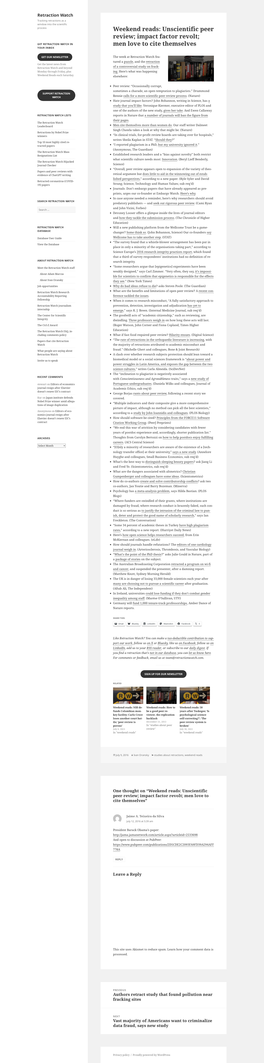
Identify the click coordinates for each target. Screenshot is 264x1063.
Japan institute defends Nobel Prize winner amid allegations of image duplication (56, 401)
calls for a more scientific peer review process (155, 96)
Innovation (169, 159)
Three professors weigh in (147, 320)
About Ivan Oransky (51, 280)
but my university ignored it (177, 145)
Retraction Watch (55, 15)
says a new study (184, 452)
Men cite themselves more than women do (142, 125)
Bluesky (163, 643)
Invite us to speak (47, 360)
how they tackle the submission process (146, 218)
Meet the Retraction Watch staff (56, 268)
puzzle (128, 62)
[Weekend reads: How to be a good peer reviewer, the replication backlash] (161, 695)
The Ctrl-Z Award (47, 325)
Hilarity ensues (179, 335)
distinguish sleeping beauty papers (169, 462)
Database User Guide (49, 238)
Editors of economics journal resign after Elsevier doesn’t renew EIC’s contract (56, 388)
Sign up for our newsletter (164, 674)
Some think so (136, 232)
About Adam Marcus (52, 274)
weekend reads (193, 755)
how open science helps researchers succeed (153, 535)
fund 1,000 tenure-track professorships (160, 603)
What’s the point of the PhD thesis (137, 554)
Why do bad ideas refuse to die (134, 286)
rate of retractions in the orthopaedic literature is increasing (162, 340)
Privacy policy (121, 1055)
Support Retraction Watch (56, 95)
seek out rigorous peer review (173, 203)
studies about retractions (168, 755)
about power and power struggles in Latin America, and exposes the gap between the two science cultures (163, 364)
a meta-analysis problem (152, 491)
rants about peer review (150, 393)
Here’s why (187, 193)
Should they (163, 140)
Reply (119, 859)
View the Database (48, 244)
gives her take (173, 110)
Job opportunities (47, 286)
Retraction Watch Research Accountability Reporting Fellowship (53, 296)
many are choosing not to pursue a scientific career (148, 584)
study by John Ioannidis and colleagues (160, 413)
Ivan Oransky (141, 755)
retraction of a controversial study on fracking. (136, 66)
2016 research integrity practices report (164, 252)
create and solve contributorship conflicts (169, 481)
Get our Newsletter (54, 57)
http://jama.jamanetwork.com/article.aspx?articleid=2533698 (155, 835)
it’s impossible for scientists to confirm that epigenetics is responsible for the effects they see (163, 276)
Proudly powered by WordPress (151, 1055)
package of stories (128, 559)
